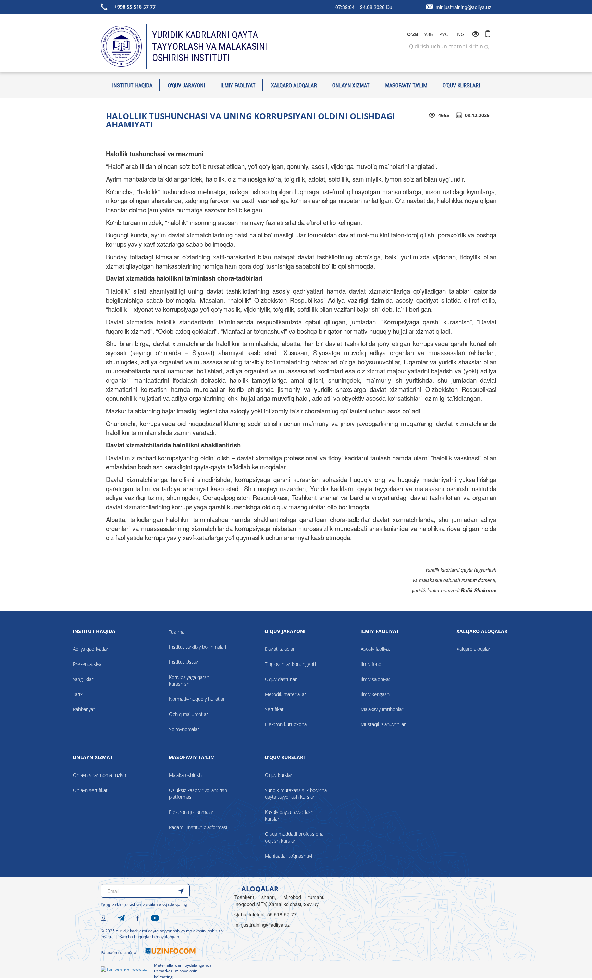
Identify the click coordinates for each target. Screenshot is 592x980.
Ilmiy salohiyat (375, 679)
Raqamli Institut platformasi (198, 827)
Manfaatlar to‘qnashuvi (288, 856)
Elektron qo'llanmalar (191, 812)
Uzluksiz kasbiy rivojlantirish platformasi (198, 793)
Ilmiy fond (371, 664)
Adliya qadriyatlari (91, 649)
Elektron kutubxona (286, 724)
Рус (443, 34)
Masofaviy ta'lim (406, 85)
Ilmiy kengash (375, 694)
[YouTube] (155, 917)
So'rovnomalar (184, 729)
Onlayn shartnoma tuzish (99, 775)
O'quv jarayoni (186, 85)
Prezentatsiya (87, 664)
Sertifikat (274, 709)
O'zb (412, 34)
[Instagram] (103, 917)
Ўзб (428, 34)
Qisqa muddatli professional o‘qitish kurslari (294, 837)
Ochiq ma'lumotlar (188, 714)
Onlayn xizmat (351, 85)
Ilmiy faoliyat (238, 85)
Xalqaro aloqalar (294, 85)
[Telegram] (121, 917)
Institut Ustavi (184, 662)
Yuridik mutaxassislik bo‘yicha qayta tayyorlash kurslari (296, 793)
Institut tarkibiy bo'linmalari (197, 647)
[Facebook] (137, 917)
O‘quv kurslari (461, 85)
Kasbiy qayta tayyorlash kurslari (289, 815)
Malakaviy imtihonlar (382, 709)
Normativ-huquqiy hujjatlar (197, 699)
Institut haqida (132, 85)
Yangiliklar (83, 679)
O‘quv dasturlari (281, 679)
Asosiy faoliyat (375, 649)
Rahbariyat (84, 709)
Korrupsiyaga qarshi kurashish (189, 680)
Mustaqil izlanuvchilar (383, 724)
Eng (459, 34)
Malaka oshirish (185, 775)
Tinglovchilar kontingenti (290, 664)
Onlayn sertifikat (90, 790)
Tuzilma (176, 632)
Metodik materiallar (285, 694)
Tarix (78, 694)
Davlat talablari (280, 649)
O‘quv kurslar (278, 775)
